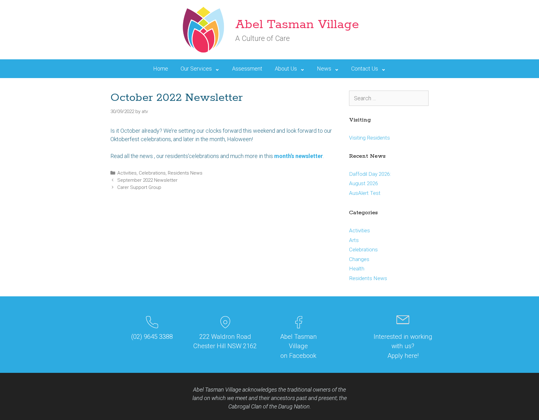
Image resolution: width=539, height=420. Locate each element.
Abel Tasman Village (297, 24)
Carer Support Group (139, 187)
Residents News (185, 173)
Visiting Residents (369, 138)
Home (160, 68)
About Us (286, 68)
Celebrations (152, 173)
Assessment (247, 68)
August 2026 (363, 183)
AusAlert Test (365, 193)
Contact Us (364, 68)
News (324, 68)
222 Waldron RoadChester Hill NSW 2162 (225, 341)
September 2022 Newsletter (147, 180)
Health (356, 268)
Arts (354, 240)
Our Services (196, 68)
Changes (359, 259)
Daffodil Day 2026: (370, 174)
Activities (127, 173)
